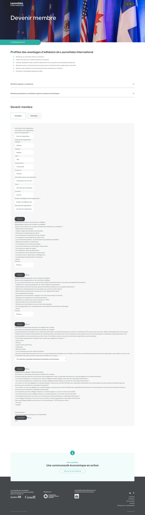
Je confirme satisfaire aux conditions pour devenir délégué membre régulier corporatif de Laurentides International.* (52, 381)
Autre (18, 259)
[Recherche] (127, 4)
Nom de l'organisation (22, 133)
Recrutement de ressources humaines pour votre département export (38, 291)
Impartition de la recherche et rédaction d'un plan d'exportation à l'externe (39, 295)
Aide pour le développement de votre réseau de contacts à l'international (39, 289)
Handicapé (19, 347)
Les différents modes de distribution (27, 250)
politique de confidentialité (37, 414)
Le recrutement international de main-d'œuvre (30, 235)
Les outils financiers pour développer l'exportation (32, 246)
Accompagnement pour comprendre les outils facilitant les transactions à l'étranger (42, 306)
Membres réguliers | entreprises (22, 84)
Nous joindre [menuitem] (130, 501)
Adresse (18, 142)
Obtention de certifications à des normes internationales (34, 304)
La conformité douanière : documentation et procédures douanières (37, 239)
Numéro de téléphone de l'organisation (27, 198)
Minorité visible (21, 349)
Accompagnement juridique (25, 293)
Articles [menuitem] (132, 503)
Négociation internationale (24, 229)
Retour (27, 275)
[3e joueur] (130, 511)
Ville (17, 156)
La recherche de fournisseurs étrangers (28, 244)
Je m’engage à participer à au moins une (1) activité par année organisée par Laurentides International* (48, 398)
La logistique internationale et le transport (29, 257)
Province (18, 170)
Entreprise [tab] (18, 116)
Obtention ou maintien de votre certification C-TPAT (32, 300)
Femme (18, 343)
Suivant (19, 219)
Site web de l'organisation (23, 205)
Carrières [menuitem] (131, 497)
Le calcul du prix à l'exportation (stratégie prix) (30, 255)
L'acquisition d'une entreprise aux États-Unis (30, 237)
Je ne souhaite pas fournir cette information (30, 351)
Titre (17, 184)
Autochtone (20, 340)
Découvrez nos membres (72, 471)
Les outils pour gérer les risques (26, 248)
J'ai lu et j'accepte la (31, 414)
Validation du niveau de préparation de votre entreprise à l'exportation (38, 284)
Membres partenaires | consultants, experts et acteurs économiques (35, 93)
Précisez (17, 261)
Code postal (19, 163)
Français (18, 402)
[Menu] (130, 4)
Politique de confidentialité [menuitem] (125, 505)
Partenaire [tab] (34, 116)
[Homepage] (17, 4)
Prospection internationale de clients (27, 233)
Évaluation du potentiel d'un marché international (31, 298)
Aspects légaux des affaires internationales (29, 231)
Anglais (18, 405)
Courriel (18, 191)
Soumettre (20, 418)
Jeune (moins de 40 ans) (24, 345)
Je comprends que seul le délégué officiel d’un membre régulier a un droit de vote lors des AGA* (46, 394)
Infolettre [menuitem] (131, 499)
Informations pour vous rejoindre (25, 177)
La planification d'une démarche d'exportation (30, 252)
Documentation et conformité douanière (29, 302)
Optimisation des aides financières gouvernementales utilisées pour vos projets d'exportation (45, 287)
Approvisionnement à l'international (27, 242)
